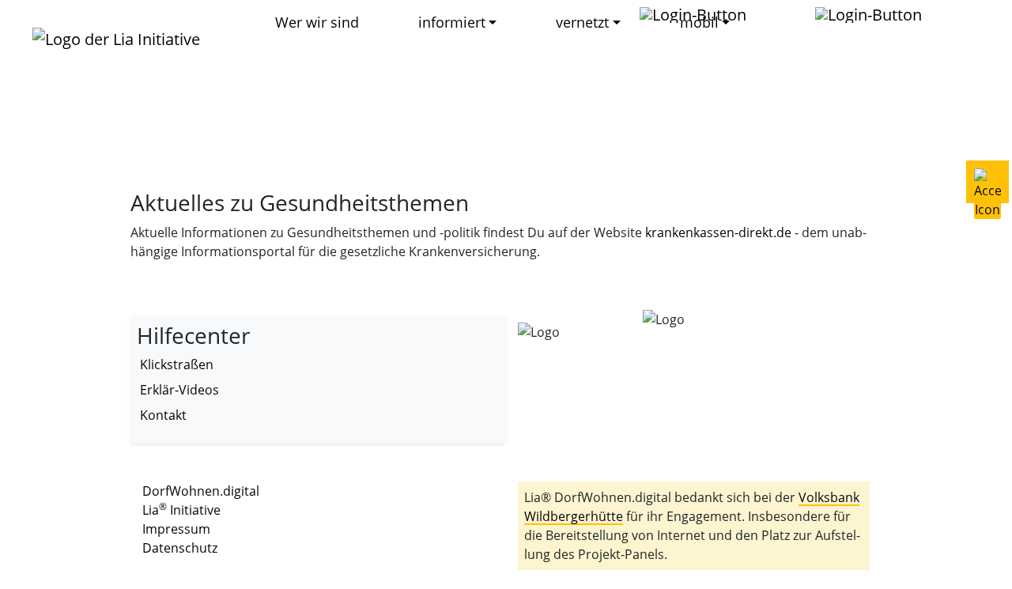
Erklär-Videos (179, 389)
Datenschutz (179, 548)
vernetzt (582, 22)
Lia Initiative (181, 510)
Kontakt (163, 415)
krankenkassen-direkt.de (718, 232)
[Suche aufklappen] (876, 14)
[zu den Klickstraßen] (782, 15)
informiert (451, 22)
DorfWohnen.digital (200, 491)
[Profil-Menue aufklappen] (700, 14)
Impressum (176, 529)
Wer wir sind (317, 22)
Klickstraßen (176, 364)
